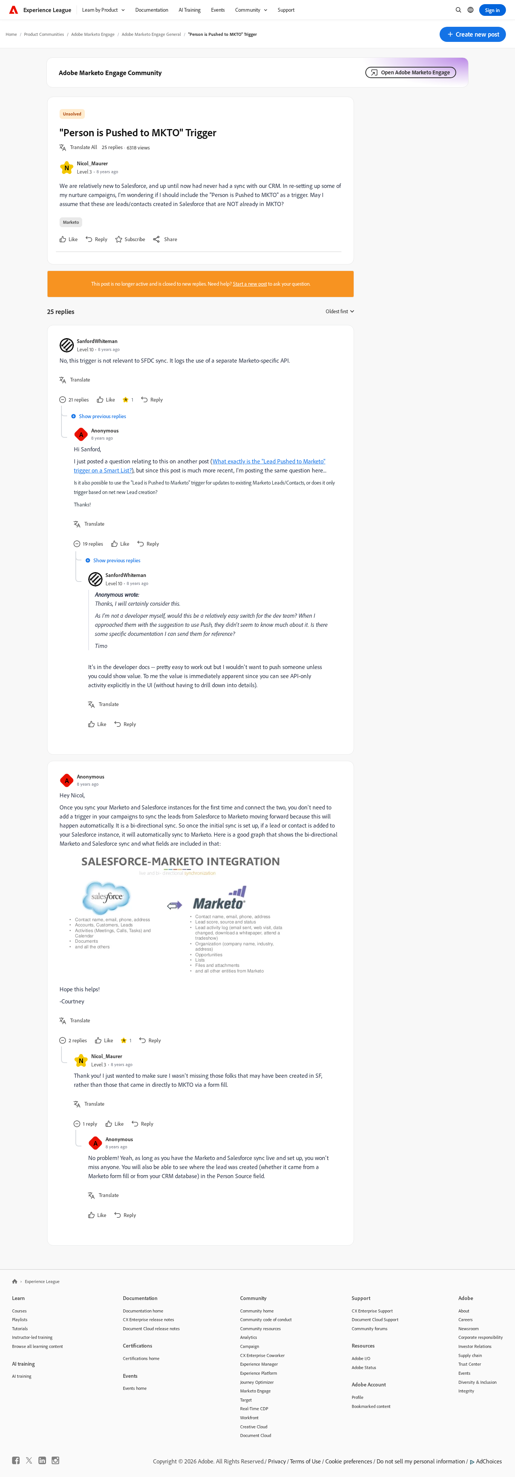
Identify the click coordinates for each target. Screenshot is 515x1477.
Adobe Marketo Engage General (151, 34)
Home (11, 34)
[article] (199, 371)
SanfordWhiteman (97, 341)
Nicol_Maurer (92, 163)
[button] (473, 34)
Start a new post (250, 283)
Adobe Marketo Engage (93, 34)
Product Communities (44, 34)
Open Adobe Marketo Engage (415, 72)
